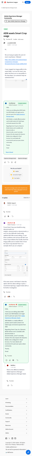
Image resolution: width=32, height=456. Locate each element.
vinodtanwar (12, 103)
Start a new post (18, 189)
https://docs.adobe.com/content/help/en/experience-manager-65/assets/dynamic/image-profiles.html (16, 62)
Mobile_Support (11, 203)
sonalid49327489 (11, 43)
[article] (16, 210)
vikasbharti (10, 223)
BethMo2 (13, 365)
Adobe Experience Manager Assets (10, 7)
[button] (9, 39)
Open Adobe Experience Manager (17, 21)
